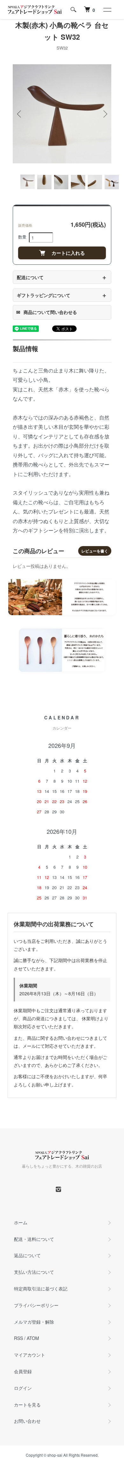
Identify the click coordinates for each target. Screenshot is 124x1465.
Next (104, 113)
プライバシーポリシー (36, 1305)
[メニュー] (106, 9)
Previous (20, 113)
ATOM (33, 1338)
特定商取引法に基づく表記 (40, 1288)
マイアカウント (29, 1354)
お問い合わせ (27, 1421)
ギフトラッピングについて (62, 295)
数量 (22, 237)
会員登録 (23, 1371)
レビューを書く (94, 551)
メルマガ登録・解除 (34, 1322)
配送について (62, 277)
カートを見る (27, 1404)
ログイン (23, 1388)
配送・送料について (34, 1239)
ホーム (20, 1222)
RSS (18, 1338)
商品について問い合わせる (46, 312)
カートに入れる (68, 252)
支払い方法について (34, 1272)
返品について (27, 1255)
